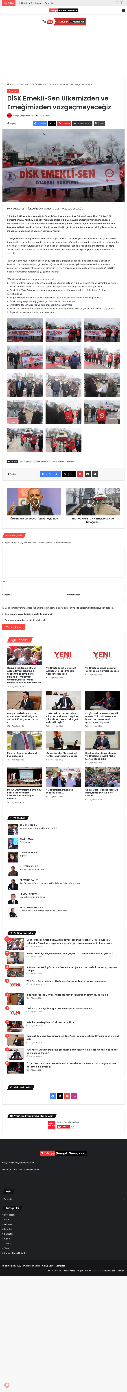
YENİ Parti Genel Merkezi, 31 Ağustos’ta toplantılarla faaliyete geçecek (61, 670)
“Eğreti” (23, 855)
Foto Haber (9, 1215)
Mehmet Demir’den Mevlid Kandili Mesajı (22, 754)
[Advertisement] (63, 54)
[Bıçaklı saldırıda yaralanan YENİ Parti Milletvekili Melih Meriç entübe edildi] (102, 740)
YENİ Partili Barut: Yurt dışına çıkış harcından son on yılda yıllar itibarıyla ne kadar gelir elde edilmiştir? (62, 718)
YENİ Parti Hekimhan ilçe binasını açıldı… (59, 791)
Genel (7, 1219)
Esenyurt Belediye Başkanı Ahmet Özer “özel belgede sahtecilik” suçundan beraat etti (23, 718)
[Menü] (123, 11)
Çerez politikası (107, 1270)
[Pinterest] (80, 474)
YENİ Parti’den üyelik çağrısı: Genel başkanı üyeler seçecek (45, 3)
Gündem (24, 84)
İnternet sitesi (73, 594)
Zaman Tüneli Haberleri (15, 1253)
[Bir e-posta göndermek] (37, 116)
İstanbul (8, 1229)
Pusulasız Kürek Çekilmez (32, 869)
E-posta (7, 594)
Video (7, 1238)
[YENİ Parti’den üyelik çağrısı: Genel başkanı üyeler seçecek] (102, 655)
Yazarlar (8, 1243)
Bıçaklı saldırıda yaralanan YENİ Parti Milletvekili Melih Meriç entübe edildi (100, 755)
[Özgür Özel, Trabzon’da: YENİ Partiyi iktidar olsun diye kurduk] (102, 777)
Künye (88, 1270)
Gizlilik (95, 1270)
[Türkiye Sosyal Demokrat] (63, 10)
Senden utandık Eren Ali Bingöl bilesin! (38, 828)
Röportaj (8, 1234)
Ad (4, 581)
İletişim (80, 1270)
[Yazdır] (95, 474)
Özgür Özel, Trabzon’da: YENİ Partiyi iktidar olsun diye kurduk (101, 792)
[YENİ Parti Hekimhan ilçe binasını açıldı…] (63, 777)
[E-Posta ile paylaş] (88, 474)
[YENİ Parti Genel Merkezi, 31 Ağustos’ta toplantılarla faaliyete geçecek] (63, 655)
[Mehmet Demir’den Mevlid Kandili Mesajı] (24, 740)
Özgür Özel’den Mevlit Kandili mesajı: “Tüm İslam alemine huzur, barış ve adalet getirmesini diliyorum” (101, 718)
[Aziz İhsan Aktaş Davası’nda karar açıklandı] (15, 1026)
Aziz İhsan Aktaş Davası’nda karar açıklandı (51, 1022)
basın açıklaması (26, 462)
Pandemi (70, 462)
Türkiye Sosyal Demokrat (24, 116)
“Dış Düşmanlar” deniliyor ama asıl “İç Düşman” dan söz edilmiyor (50, 883)
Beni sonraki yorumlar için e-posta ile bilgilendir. (29, 614)
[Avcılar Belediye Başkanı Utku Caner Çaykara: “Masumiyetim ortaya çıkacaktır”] (15, 958)
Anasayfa (13, 84)
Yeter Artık (25, 842)
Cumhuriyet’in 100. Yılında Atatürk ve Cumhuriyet (43, 910)
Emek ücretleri (58, 462)
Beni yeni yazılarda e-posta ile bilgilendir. (25, 620)
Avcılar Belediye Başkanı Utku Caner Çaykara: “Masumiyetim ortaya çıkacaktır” (71, 953)
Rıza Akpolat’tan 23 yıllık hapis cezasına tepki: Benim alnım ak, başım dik (67, 994)
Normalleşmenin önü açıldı (32, 897)
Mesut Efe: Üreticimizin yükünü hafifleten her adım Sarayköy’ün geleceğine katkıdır (24, 794)
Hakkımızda (69, 1270)
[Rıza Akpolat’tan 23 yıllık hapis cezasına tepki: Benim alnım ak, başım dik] (15, 999)
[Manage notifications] (6, 1385)
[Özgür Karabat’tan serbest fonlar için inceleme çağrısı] (63, 740)
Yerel (6, 1248)
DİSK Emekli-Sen (43, 462)
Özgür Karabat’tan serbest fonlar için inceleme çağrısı (61, 754)
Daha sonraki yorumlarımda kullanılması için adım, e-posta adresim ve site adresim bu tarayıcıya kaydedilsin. (59, 608)
